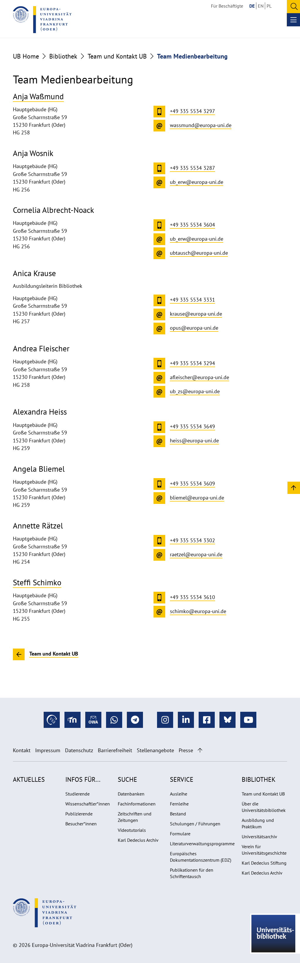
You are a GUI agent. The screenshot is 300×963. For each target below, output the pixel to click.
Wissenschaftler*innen (87, 804)
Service (181, 779)
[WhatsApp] (114, 720)
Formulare (180, 834)
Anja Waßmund (38, 96)
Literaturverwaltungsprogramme (202, 843)
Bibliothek (63, 56)
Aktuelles (29, 779)
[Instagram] (165, 720)
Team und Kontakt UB (117, 56)
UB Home (26, 56)
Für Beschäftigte (227, 6)
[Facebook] (207, 720)
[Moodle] (72, 720)
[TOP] (293, 487)
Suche (127, 779)
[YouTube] (248, 720)
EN (261, 6)
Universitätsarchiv (259, 836)
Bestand (178, 814)
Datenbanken (131, 794)
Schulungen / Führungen (195, 824)
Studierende (77, 794)
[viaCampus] (52, 720)
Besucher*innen (81, 824)
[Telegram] (135, 720)
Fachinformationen (137, 804)
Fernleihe (179, 804)
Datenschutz (79, 750)
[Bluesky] (227, 720)
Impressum (47, 750)
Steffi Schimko (37, 582)
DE (252, 6)
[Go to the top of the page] (200, 750)
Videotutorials (132, 830)
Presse (186, 750)
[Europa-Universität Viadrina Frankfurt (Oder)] (42, 19)
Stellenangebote (155, 750)
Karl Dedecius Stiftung (264, 863)
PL (269, 6)
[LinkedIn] (186, 720)
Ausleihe (178, 794)
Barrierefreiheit (115, 750)
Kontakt (21, 750)
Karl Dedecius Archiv (138, 840)
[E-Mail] (93, 720)
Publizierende (79, 814)
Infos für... (82, 779)
